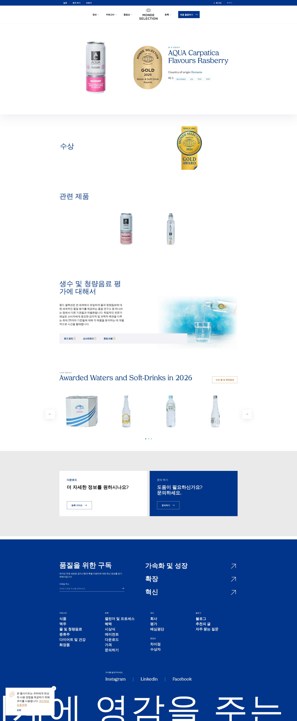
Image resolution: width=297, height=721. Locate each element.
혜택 (108, 624)
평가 (153, 624)
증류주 (64, 634)
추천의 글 (203, 624)
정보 (95, 14)
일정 (65, 3)
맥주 (62, 624)
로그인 (218, 3)
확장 (151, 579)
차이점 (155, 644)
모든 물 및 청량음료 (225, 379)
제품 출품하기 (186, 14)
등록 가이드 (76, 505)
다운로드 (112, 640)
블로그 (198, 613)
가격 (108, 645)
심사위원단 (88, 338)
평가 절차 (68, 338)
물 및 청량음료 (181, 79)
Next (247, 414)
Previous (50, 414)
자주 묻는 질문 (207, 629)
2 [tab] (148, 438)
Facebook (182, 679)
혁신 (151, 592)
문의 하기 (77, 3)
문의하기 (166, 505)
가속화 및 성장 (166, 566)
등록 (167, 14)
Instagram (115, 679)
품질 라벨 (108, 338)
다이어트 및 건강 (72, 640)
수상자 (155, 649)
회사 (153, 619)
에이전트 (112, 634)
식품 (62, 619)
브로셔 (89, 3)
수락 (19, 710)
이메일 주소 (64, 584)
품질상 (127, 14)
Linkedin (149, 679)
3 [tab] (151, 438)
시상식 (110, 629)
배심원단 (157, 629)
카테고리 (110, 14)
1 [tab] (145, 438)
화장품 (64, 645)
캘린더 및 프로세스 (120, 619)
